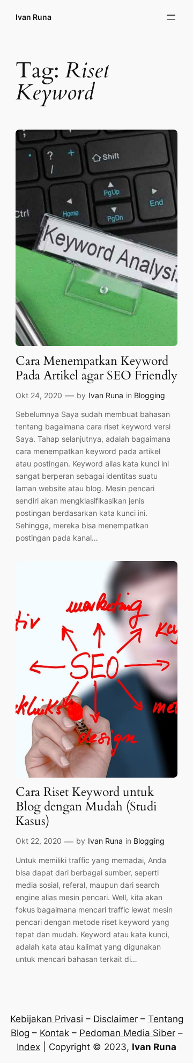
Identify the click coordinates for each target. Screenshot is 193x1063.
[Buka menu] (171, 17)
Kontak (54, 1033)
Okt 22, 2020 (39, 840)
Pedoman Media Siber (127, 1033)
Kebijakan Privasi (46, 1019)
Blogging (149, 395)
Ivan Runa (33, 16)
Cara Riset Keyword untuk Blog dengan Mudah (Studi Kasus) (86, 807)
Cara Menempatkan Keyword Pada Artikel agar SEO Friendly (96, 368)
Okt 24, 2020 (39, 395)
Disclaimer (115, 1019)
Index (28, 1047)
